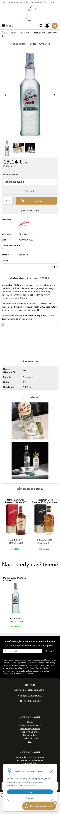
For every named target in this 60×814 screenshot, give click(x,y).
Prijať (30, 792)
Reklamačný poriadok (30, 728)
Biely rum (25, 32)
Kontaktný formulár (30, 738)
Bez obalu (28, 377)
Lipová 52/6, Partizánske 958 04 (30, 689)
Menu (9, 25)
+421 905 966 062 (32, 701)
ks (10, 200)
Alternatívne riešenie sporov (30, 757)
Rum (13, 32)
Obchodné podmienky (30, 725)
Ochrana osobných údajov (30, 760)
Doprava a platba (30, 731)
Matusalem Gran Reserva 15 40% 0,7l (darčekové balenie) (15, 502)
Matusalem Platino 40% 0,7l (14, 579)
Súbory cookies (30, 763)
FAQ (30, 741)
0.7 (24, 382)
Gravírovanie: (10, 174)
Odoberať (49, 651)
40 (24, 370)
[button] (55, 803)
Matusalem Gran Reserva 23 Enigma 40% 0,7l (44, 502)
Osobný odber (30, 735)
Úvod (4, 32)
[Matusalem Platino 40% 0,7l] (30, 94)
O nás (30, 722)
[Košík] (55, 26)
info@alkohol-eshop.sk (17, 2)
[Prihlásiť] (47, 25)
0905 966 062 (40, 2)
